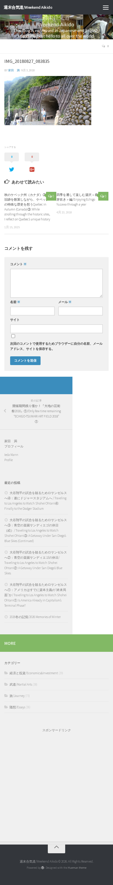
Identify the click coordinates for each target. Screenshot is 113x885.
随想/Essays (17, 707)
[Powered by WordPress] (42, 867)
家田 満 (14, 70)
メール (65, 302)
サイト (15, 320)
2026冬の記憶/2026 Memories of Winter (35, 617)
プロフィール (13, 446)
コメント (18, 264)
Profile (8, 460)
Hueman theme (77, 868)
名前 (15, 302)
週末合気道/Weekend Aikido (28, 7)
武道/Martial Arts (21, 684)
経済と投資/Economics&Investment (34, 673)
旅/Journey (17, 696)
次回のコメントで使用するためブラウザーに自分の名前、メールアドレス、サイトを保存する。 (56, 346)
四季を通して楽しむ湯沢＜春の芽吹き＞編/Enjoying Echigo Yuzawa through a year (79, 200)
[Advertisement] (56, 784)
